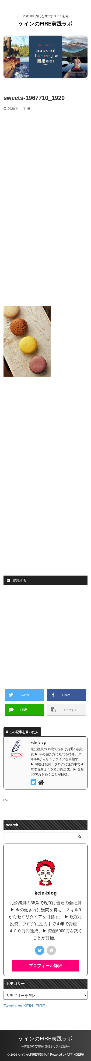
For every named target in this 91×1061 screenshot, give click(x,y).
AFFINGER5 (75, 1054)
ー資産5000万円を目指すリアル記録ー (45, 1046)
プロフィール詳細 (45, 965)
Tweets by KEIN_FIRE (24, 1005)
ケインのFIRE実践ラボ (45, 23)
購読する (19, 580)
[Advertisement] (45, 158)
